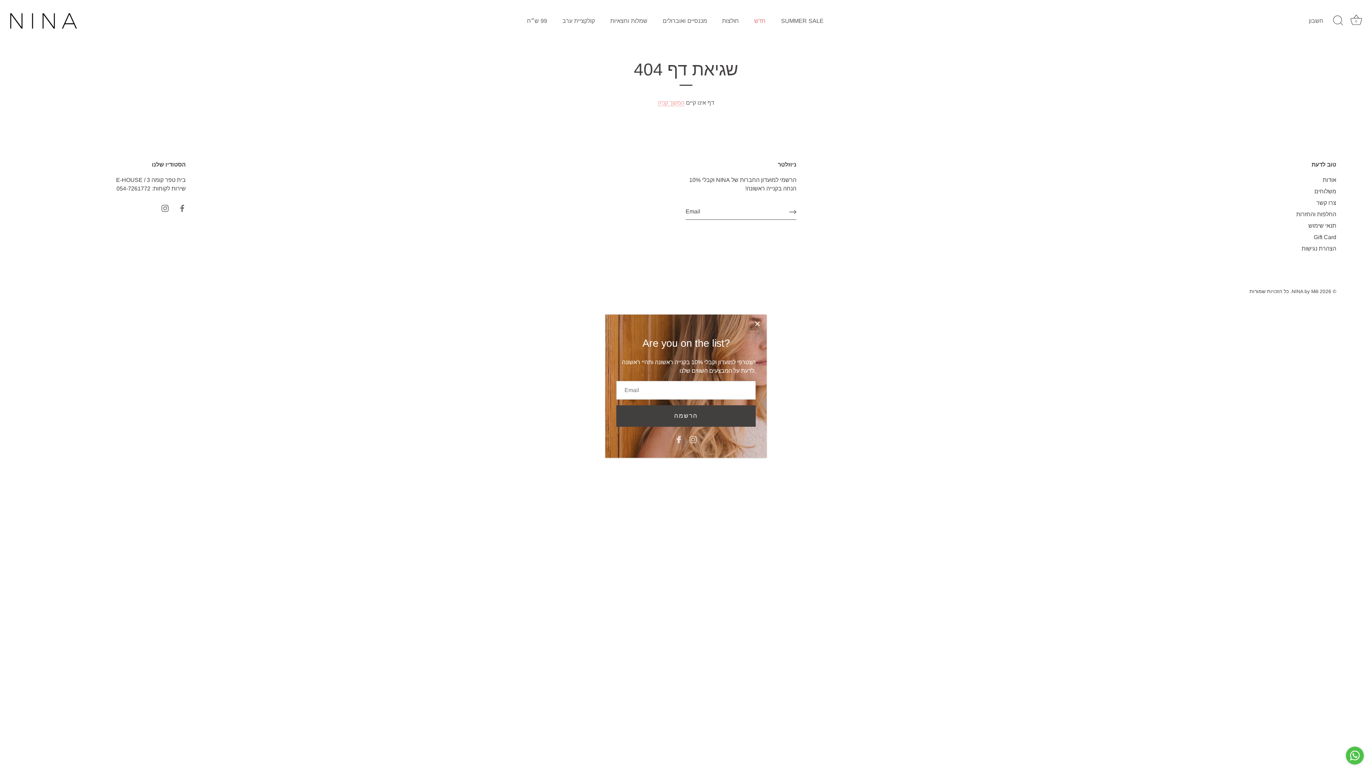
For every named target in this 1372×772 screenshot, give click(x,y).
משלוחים (1325, 191)
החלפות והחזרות (1316, 214)
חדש (760, 21)
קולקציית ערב (578, 21)
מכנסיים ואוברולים (685, 21)
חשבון (1316, 21)
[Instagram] (693, 439)
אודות (1329, 180)
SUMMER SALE (802, 21)
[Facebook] (678, 439)
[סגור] (757, 324)
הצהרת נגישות (1319, 249)
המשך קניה (671, 103)
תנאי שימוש (1322, 226)
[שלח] (792, 212)
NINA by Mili (1305, 291)
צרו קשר (1326, 203)
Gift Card (1325, 237)
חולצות (730, 21)
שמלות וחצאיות (628, 21)
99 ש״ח (537, 21)
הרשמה (686, 415)
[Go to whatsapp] (1355, 755)
